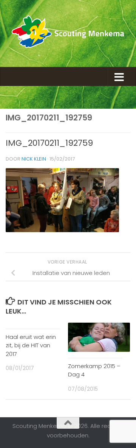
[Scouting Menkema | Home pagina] (68, 33)
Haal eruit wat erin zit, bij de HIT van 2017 (31, 345)
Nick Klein (34, 158)
